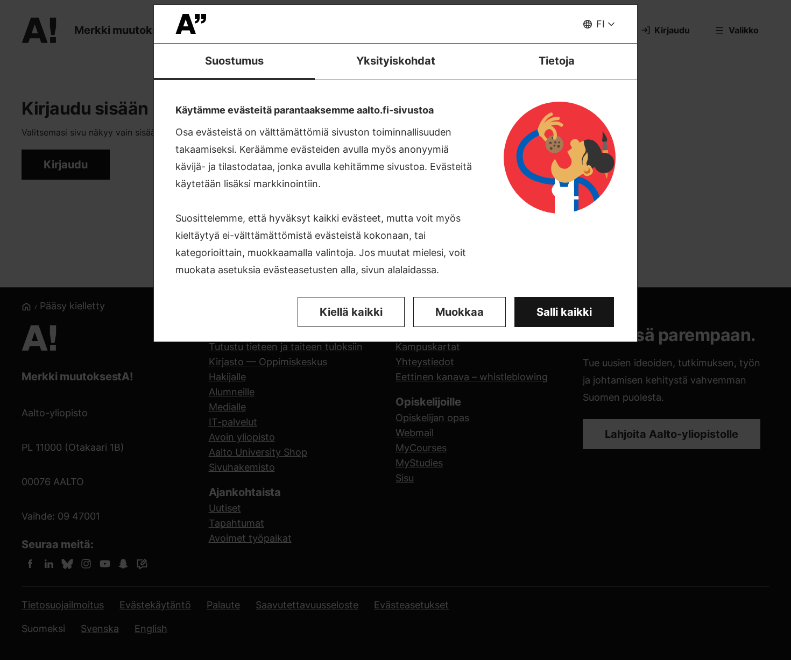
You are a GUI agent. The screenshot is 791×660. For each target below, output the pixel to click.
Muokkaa (459, 312)
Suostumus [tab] (234, 60)
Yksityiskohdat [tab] (395, 60)
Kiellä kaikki (351, 312)
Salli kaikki (564, 312)
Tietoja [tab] (557, 60)
